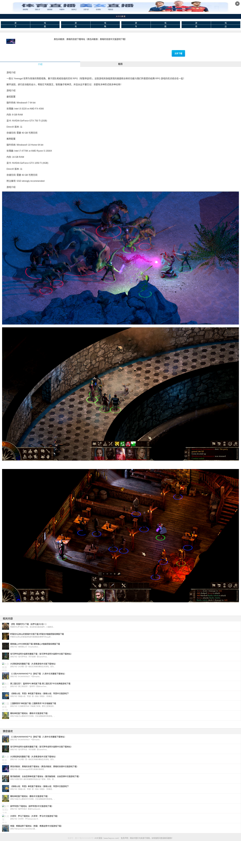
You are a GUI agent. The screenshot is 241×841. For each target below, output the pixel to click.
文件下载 (178, 53)
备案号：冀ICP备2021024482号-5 (81, 838)
